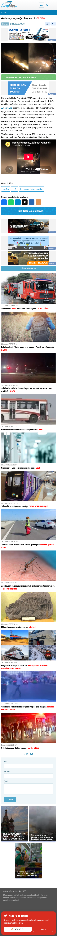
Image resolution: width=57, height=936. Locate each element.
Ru (47, 5)
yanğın (6, 189)
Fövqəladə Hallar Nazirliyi (31, 189)
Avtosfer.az (6, 108)
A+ (53, 24)
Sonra (43, 929)
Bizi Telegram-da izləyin (30, 211)
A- (47, 24)
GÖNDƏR (10, 799)
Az (41, 5)
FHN (14, 189)
